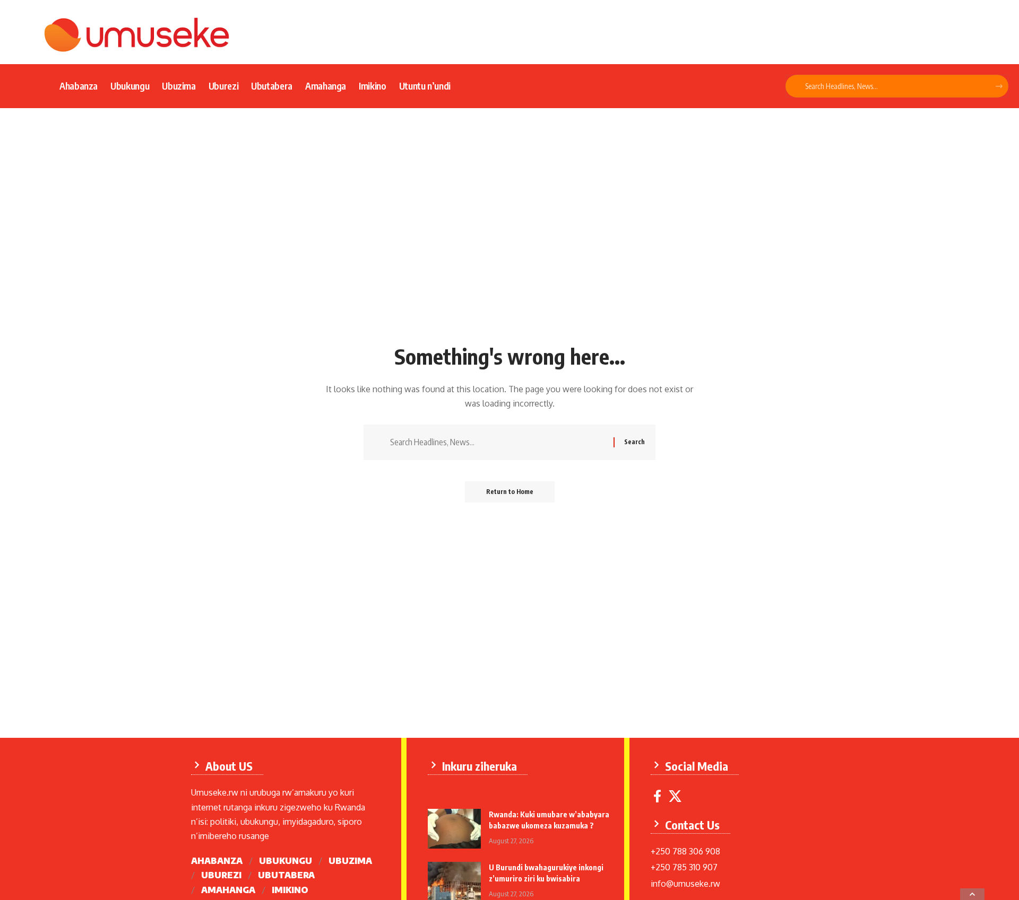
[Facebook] (657, 796)
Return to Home (509, 492)
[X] (675, 796)
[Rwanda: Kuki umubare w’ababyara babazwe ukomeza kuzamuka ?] (454, 829)
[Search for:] (498, 442)
